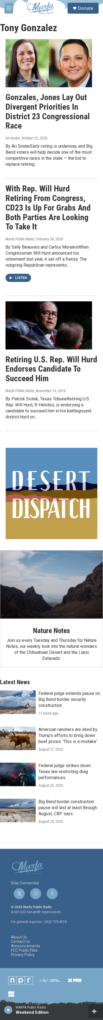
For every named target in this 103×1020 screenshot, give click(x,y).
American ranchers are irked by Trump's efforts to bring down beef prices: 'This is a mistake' (68, 735)
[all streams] (95, 1011)
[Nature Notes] (51, 584)
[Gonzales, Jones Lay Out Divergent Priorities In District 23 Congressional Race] (48, 63)
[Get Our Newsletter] (51, 493)
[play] (8, 1009)
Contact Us (20, 942)
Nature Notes (51, 630)
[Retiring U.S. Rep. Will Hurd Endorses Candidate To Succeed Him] (48, 325)
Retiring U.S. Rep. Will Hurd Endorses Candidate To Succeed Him (51, 369)
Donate (85, 8)
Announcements (25, 946)
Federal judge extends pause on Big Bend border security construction (69, 699)
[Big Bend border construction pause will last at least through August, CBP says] (18, 810)
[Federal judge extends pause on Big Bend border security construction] (18, 702)
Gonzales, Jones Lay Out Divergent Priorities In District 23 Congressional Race (47, 111)
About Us (19, 937)
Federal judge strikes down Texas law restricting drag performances (64, 771)
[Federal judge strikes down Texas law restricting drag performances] (18, 774)
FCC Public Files (24, 950)
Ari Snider (12, 138)
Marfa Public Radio (19, 239)
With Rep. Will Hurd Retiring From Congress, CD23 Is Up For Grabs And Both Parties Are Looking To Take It (48, 207)
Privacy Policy (23, 955)
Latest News (15, 682)
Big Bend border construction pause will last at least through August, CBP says (67, 807)
